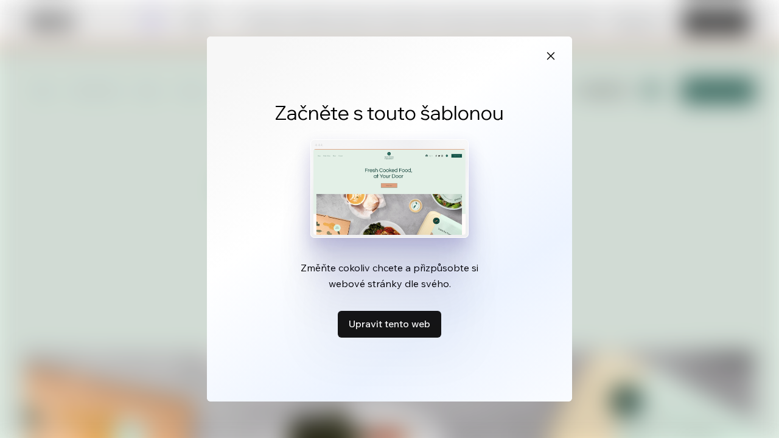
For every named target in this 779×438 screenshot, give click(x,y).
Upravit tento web (389, 324)
